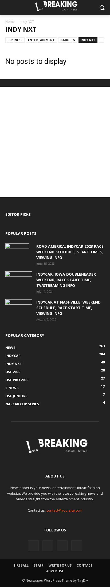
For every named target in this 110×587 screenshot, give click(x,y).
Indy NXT (88, 40)
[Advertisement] (55, 142)
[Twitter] (47, 545)
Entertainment (41, 40)
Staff (39, 565)
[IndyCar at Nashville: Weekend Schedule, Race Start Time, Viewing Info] (18, 308)
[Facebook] (33, 545)
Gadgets (67, 40)
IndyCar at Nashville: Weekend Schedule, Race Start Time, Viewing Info (68, 308)
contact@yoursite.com (64, 510)
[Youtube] (76, 545)
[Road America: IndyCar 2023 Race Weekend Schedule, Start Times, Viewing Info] (17, 252)
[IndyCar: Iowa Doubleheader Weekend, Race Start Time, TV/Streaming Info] (18, 280)
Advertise (55, 571)
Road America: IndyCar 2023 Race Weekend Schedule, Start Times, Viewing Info (70, 252)
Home (10, 21)
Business (14, 40)
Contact (85, 565)
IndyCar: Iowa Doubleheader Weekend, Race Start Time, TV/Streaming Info (66, 280)
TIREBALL (21, 565)
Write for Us (60, 565)
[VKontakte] (62, 545)
